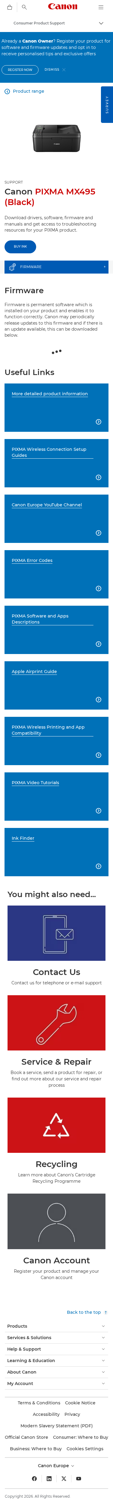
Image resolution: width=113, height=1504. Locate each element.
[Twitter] (63, 1478)
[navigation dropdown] (101, 7)
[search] (24, 7)
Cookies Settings (85, 1448)
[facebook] (34, 1478)
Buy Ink (20, 247)
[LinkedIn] (49, 1478)
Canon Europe (54, 1465)
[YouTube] (78, 1478)
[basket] (9, 7)
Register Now (20, 70)
